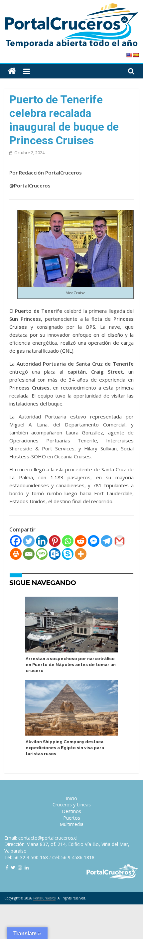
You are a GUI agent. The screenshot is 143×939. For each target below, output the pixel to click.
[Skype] (67, 554)
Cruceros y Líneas (72, 804)
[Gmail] (119, 541)
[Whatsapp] (67, 541)
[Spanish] (136, 55)
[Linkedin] (42, 541)
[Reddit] (80, 541)
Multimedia (71, 824)
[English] (129, 55)
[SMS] (42, 554)
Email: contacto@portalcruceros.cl (40, 838)
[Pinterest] (55, 541)
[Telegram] (106, 541)
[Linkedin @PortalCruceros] (26, 867)
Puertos (71, 818)
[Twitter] (29, 541)
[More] (80, 554)
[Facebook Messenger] (93, 541)
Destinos (71, 811)
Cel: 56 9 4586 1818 (73, 857)
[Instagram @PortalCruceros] (20, 867)
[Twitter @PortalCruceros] (13, 867)
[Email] (29, 554)
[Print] (16, 554)
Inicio (71, 798)
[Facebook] (16, 541)
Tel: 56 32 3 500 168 (26, 857)
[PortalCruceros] (11, 71)
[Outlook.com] (55, 554)
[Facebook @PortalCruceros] (7, 867)
